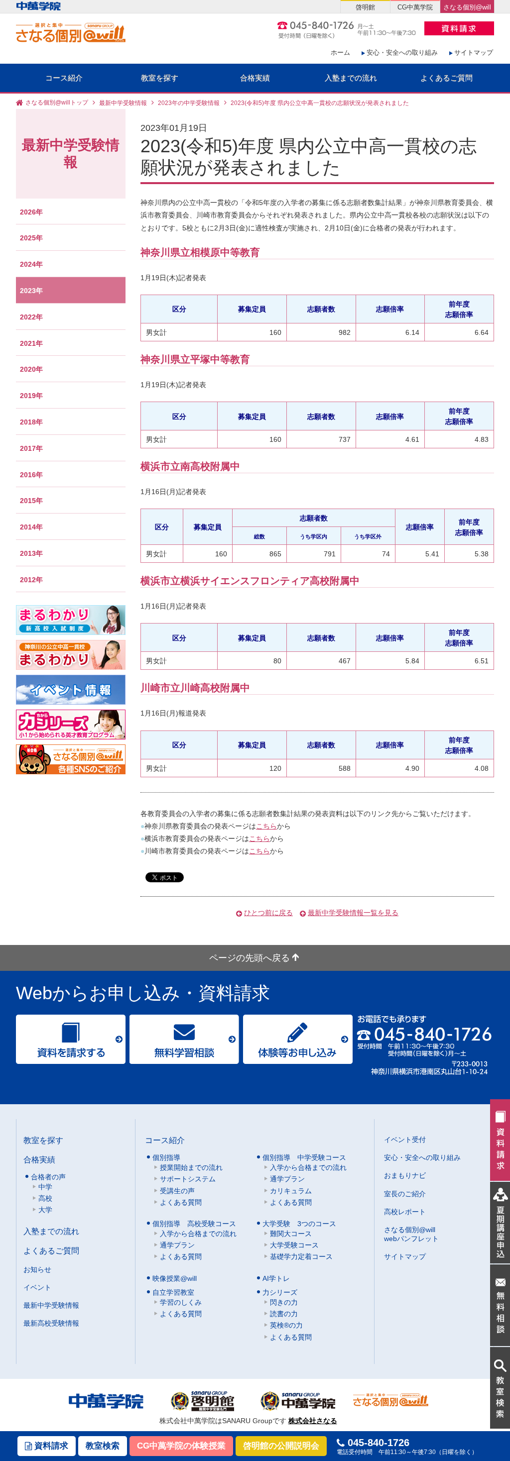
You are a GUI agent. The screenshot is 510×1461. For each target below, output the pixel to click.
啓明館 (365, 7)
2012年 (31, 580)
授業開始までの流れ (191, 1167)
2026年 (31, 212)
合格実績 (255, 78)
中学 (45, 1187)
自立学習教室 (173, 1292)
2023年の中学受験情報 (189, 103)
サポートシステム (188, 1179)
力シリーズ (279, 1292)
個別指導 (166, 1157)
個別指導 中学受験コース (304, 1157)
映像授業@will (174, 1278)
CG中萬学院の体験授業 (181, 1446)
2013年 (31, 553)
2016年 (31, 475)
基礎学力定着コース (301, 1256)
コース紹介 (64, 78)
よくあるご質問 (446, 78)
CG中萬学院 (415, 7)
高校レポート (405, 1212)
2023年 (31, 291)
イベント (37, 1287)
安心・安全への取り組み (402, 52)
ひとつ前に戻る (268, 913)
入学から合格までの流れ (308, 1167)
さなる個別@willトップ (56, 103)
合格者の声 (48, 1177)
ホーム (340, 52)
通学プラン (287, 1179)
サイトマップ (473, 52)
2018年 (31, 422)
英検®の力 (286, 1325)
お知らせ (37, 1269)
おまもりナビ (405, 1175)
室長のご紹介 (405, 1194)
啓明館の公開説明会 (281, 1446)
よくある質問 (181, 1202)
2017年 (31, 448)
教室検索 (103, 1446)
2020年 (31, 369)
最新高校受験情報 (51, 1323)
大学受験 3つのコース (299, 1224)
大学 (45, 1210)
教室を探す (159, 78)
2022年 (31, 317)
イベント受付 (405, 1140)
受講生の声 (177, 1191)
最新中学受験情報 (123, 103)
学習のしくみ (181, 1302)
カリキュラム (291, 1191)
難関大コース (291, 1234)
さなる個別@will (467, 7)
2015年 (31, 501)
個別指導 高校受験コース (194, 1224)
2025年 (31, 238)
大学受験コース (294, 1245)
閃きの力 (284, 1302)
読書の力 (284, 1314)
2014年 (31, 527)
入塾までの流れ (351, 78)
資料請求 (50, 1446)
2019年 (31, 396)
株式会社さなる (312, 1421)
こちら (266, 826)
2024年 (31, 264)
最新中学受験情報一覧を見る (353, 913)
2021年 (31, 343)
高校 (45, 1198)
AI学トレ (276, 1278)
